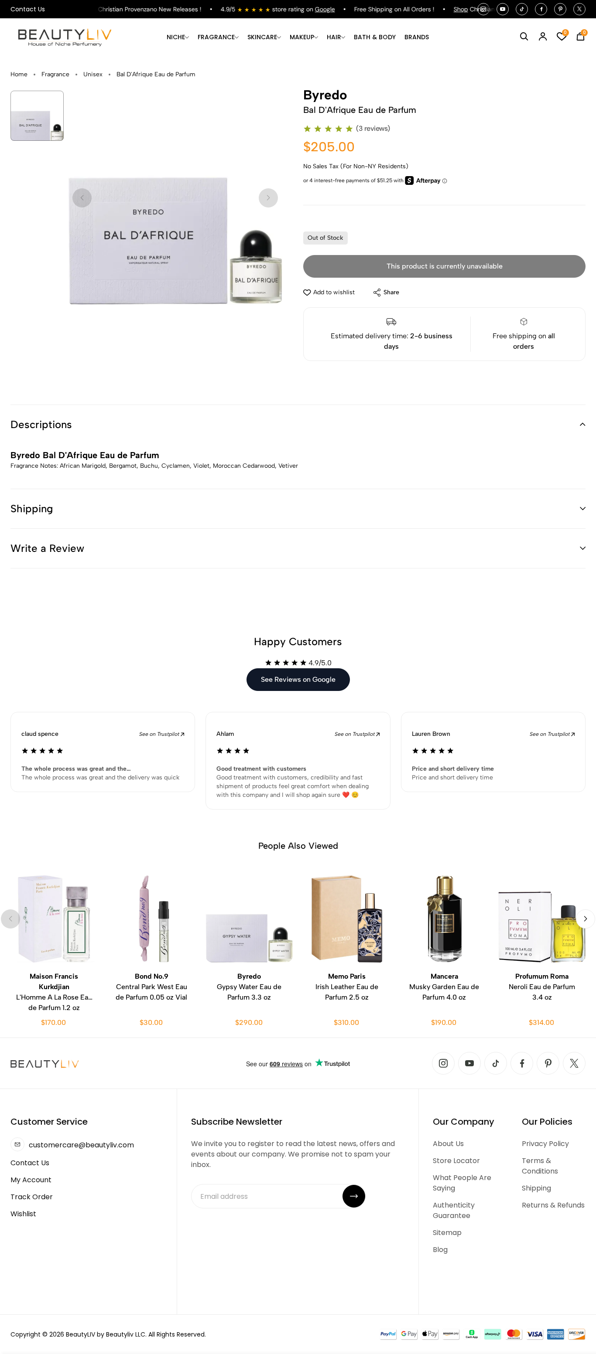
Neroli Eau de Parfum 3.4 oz (542, 986)
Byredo (325, 95)
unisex (93, 74)
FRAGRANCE (216, 37)
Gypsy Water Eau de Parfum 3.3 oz (249, 986)
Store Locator (456, 1161)
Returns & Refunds (553, 1205)
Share (391, 292)
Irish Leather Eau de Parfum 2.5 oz (346, 986)
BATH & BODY (375, 37)
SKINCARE (262, 37)
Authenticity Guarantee (454, 1210)
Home (18, 74)
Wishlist (23, 1214)
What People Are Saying (462, 1183)
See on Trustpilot (160, 734)
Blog (440, 1250)
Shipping (536, 1188)
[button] (298, 424)
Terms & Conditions (540, 1166)
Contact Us (27, 9)
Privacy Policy (545, 1144)
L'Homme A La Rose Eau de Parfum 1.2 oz (54, 992)
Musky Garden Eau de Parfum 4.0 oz (444, 986)
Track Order (31, 1197)
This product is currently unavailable (445, 266)
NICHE (176, 37)
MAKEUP (302, 37)
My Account (30, 1180)
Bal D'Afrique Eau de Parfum (155, 74)
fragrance (55, 74)
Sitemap (447, 1233)
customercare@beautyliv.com (81, 1145)
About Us (448, 1144)
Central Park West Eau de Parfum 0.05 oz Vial (151, 986)
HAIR (334, 37)
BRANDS (416, 37)
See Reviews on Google (298, 679)
